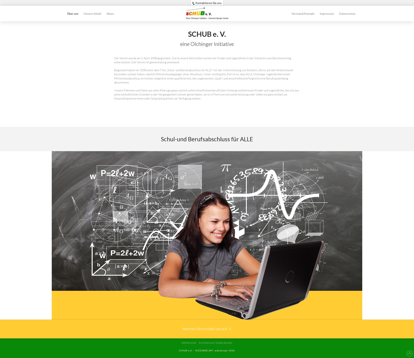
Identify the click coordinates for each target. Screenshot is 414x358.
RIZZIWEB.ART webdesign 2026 (215, 350)
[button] (207, 2)
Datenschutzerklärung (216, 343)
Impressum (188, 343)
